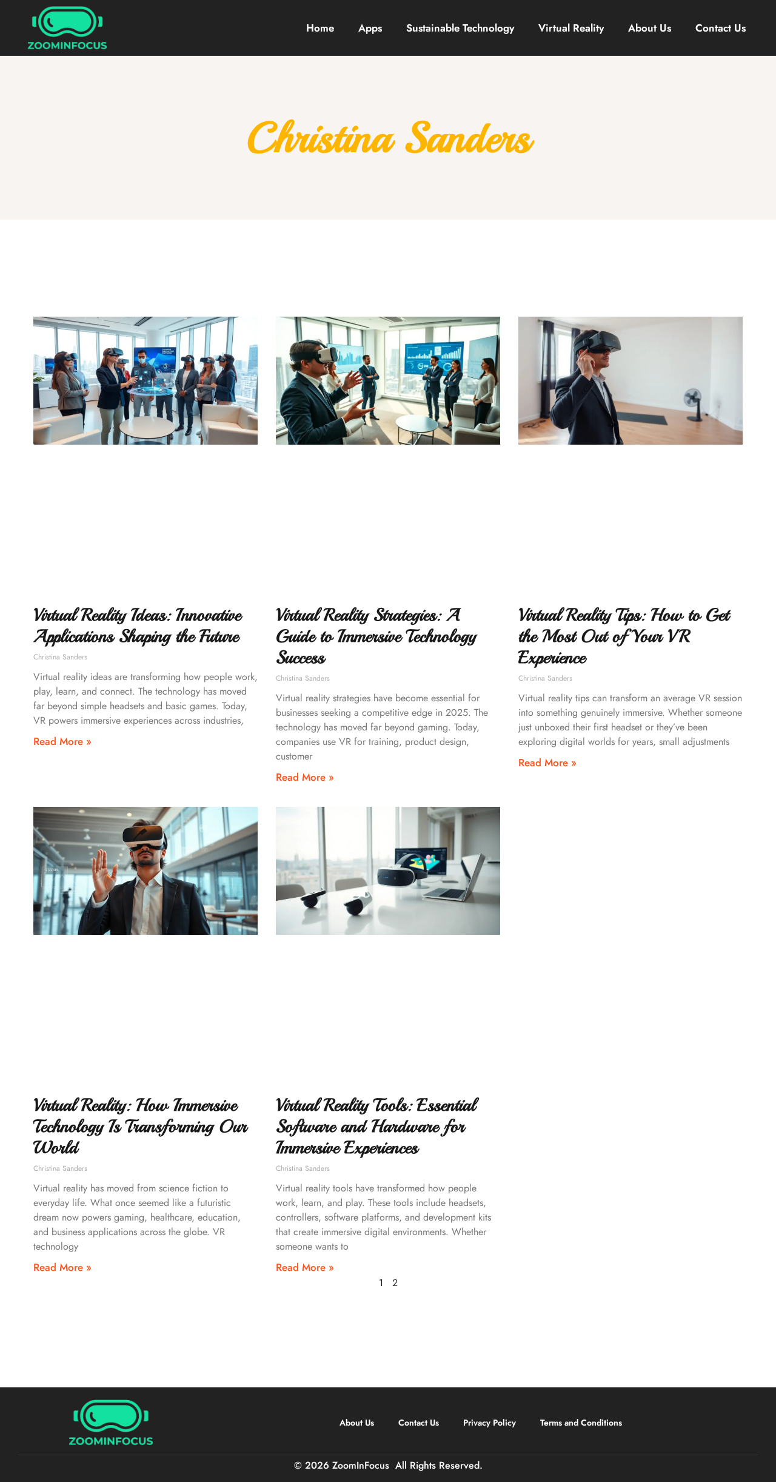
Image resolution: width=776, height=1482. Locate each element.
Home (320, 28)
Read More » (62, 741)
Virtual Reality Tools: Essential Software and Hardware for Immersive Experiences (375, 1126)
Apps (370, 28)
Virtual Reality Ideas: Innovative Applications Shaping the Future (137, 625)
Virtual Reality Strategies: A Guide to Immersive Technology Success (376, 636)
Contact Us (720, 28)
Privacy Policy (489, 1422)
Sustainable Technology (460, 28)
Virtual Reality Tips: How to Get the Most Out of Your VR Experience (623, 636)
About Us (649, 28)
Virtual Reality (571, 28)
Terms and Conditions (581, 1422)
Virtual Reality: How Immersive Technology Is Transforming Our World (140, 1126)
